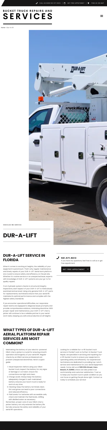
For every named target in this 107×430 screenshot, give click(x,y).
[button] (101, 16)
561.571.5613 (68, 258)
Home (3, 28)
